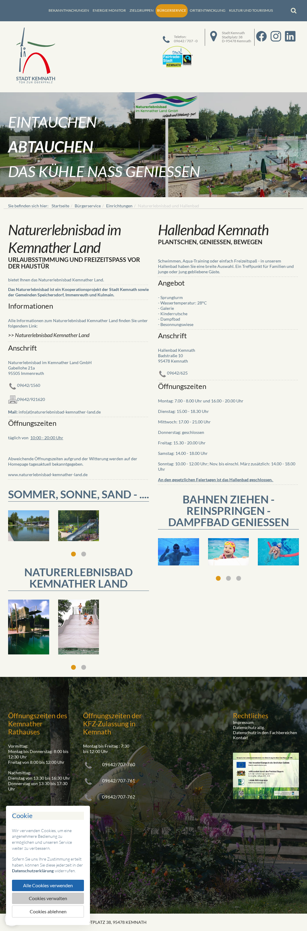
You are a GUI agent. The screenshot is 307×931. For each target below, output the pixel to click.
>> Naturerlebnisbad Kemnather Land (48, 335)
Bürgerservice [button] (171, 10)
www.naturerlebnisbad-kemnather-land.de (48, 474)
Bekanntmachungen (69, 10)
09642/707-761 (118, 780)
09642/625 (177, 372)
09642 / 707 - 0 (186, 41)
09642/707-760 (118, 764)
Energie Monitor (109, 10)
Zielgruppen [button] (142, 10)
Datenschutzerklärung (33, 870)
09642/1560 (28, 385)
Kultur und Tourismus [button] (251, 10)
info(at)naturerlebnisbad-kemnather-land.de (60, 411)
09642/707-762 (118, 796)
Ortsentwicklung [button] (207, 10)
